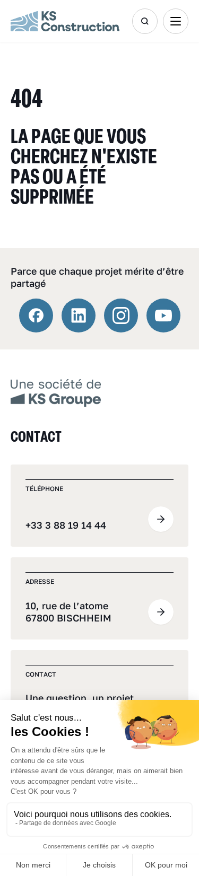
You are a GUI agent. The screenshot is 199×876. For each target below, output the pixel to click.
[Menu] (175, 21)
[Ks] (65, 21)
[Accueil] (56, 392)
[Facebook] (36, 315)
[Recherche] (145, 21)
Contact (36, 436)
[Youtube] (163, 315)
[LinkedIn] (79, 315)
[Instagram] (121, 315)
